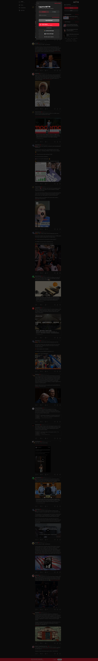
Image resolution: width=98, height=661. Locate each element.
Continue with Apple (50, 33)
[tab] (44, 12)
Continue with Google (50, 30)
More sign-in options (50, 36)
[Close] (38, 3)
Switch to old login (58, 3)
